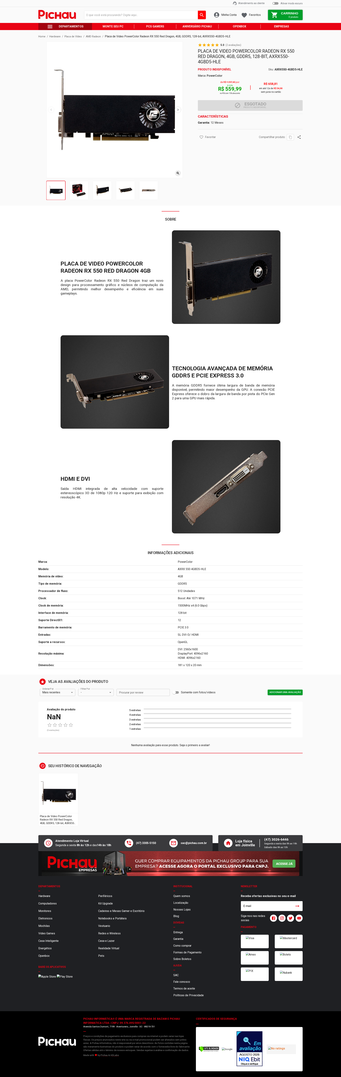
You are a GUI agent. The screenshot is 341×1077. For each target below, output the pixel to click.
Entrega (178, 932)
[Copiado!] (290, 137)
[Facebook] (273, 918)
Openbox (44, 955)
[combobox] (144, 15)
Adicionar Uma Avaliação (285, 692)
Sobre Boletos (182, 959)
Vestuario (104, 926)
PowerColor (214, 75)
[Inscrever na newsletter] (297, 906)
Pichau (104, 1055)
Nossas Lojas (182, 909)
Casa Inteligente (48, 941)
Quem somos (181, 896)
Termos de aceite (184, 988)
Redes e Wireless (109, 933)
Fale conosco (181, 981)
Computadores (47, 903)
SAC (176, 975)
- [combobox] (81, 692)
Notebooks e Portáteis (112, 918)
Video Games (46, 933)
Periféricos (105, 896)
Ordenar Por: (48, 688)
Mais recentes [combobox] (51, 692)
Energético (45, 948)
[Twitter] (290, 918)
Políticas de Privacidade (188, 995)
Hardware (44, 896)
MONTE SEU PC (113, 26)
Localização (180, 902)
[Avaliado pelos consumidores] (249, 1049)
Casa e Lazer (106, 941)
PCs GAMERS (155, 26)
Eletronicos (45, 918)
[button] (201, 137)
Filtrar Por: (85, 688)
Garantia (178, 939)
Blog (176, 916)
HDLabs (114, 1055)
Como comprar (182, 945)
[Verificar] (209, 1051)
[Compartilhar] (299, 137)
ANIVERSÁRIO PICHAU (197, 26)
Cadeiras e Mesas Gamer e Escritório (121, 911)
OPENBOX (239, 26)
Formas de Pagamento (187, 952)
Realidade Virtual (108, 948)
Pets (101, 955)
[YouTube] (298, 918)
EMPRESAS (281, 26)
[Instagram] (281, 918)
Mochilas (44, 926)
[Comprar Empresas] (170, 863)
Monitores (44, 911)
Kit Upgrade (105, 903)
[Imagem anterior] (51, 110)
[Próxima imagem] (178, 110)
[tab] (55, 190)
